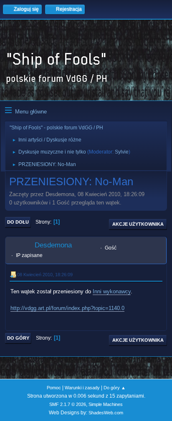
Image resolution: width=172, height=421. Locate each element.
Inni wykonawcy (112, 291)
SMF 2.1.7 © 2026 (67, 404)
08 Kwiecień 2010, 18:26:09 (45, 274)
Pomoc (54, 387)
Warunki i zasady (82, 387)
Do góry (18, 337)
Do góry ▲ (115, 387)
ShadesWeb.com (106, 412)
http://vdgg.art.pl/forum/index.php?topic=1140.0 (67, 308)
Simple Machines (106, 404)
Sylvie (122, 152)
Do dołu (18, 221)
